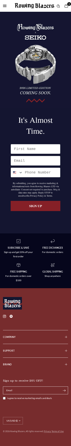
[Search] (58, 6)
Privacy (47, 431)
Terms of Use (57, 431)
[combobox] (17, 172)
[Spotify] (12, 318)
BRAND (7, 364)
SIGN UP (35, 206)
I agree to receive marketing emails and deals (29, 398)
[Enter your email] (64, 390)
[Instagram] (6, 316)
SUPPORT (9, 350)
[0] (65, 6)
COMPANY (9, 337)
